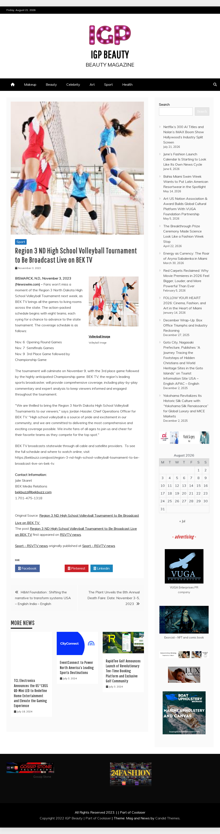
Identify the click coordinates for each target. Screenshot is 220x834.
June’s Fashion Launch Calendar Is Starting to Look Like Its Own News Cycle (184, 159)
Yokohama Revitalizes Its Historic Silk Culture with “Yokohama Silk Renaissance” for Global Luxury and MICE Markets (185, 405)
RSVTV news (70, 534)
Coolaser (104, 818)
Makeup (30, 84)
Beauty (51, 84)
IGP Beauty (110, 54)
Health (127, 84)
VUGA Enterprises (182, 587)
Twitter (53, 568)
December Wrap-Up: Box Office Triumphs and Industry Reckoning (185, 325)
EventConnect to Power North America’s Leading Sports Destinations (77, 667)
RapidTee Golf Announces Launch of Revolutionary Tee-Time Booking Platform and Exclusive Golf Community (123, 671)
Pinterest (77, 568)
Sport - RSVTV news (31, 546)
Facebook (29, 568)
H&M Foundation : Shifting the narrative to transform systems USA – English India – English (43, 598)
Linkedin (103, 568)
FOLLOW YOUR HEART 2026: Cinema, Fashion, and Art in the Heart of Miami (184, 303)
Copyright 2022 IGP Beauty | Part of (68, 818)
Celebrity (73, 84)
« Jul (182, 521)
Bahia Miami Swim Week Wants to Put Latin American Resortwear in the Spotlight (185, 181)
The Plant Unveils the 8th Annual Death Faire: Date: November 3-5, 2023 (113, 598)
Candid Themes (167, 818)
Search (164, 104)
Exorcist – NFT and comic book (184, 637)
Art (92, 84)
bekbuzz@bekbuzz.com (33, 492)
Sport (108, 84)
